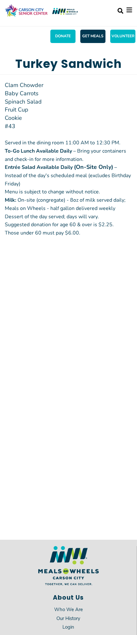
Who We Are (68, 609)
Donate (63, 35)
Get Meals (93, 35)
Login (68, 627)
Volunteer (123, 35)
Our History (68, 618)
